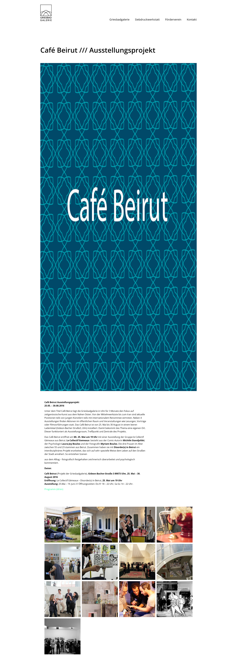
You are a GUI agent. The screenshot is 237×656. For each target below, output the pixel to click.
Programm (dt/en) (53, 489)
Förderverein (173, 19)
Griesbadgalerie (119, 19)
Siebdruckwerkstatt (147, 19)
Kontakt (192, 19)
